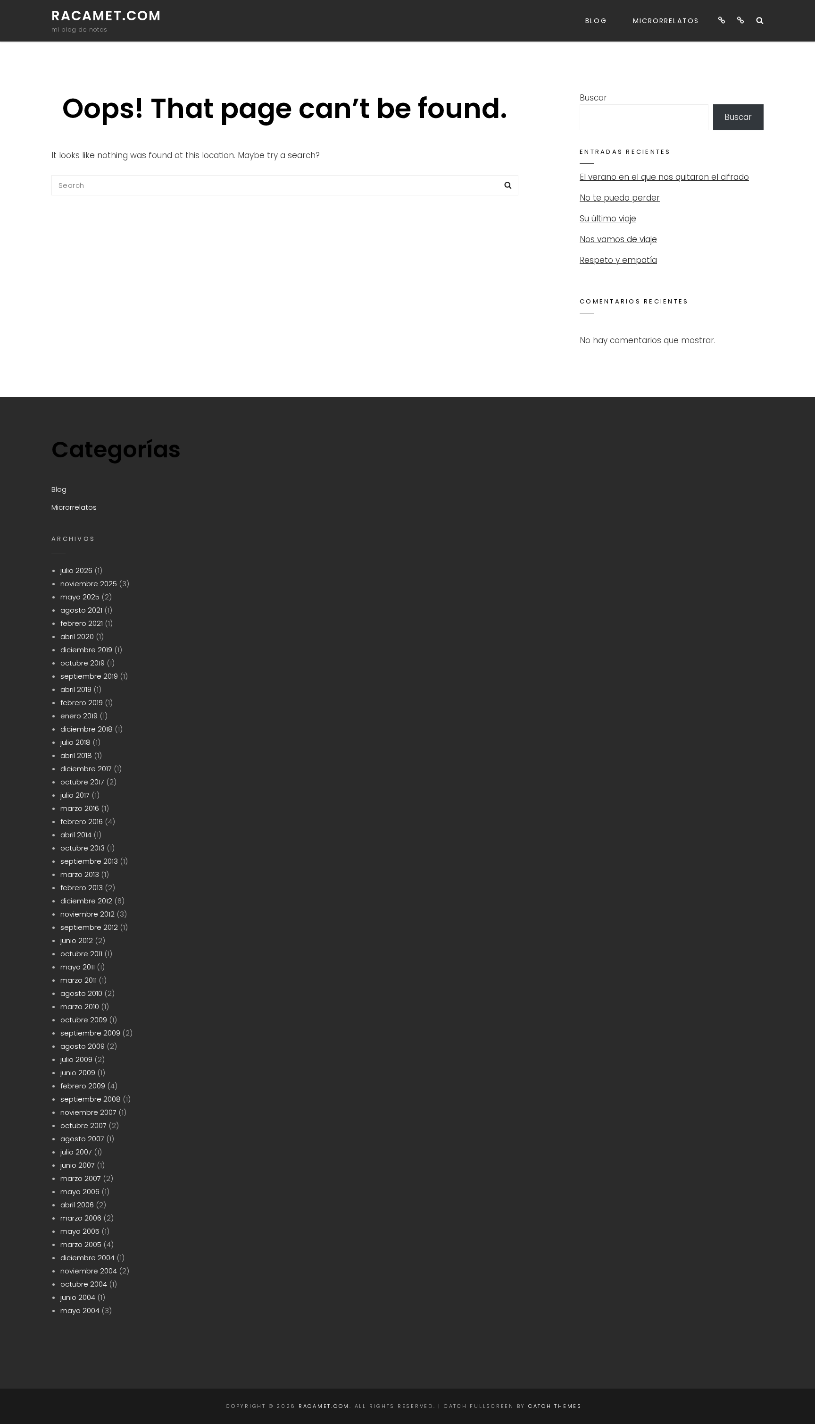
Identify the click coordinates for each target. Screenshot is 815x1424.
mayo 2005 (80, 1231)
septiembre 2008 (90, 1099)
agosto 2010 (81, 993)
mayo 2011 (77, 967)
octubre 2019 (82, 663)
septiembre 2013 (89, 861)
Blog (596, 20)
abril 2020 (77, 636)
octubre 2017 (82, 782)
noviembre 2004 (88, 1271)
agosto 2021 (81, 610)
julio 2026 (76, 570)
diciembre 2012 (86, 901)
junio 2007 (77, 1165)
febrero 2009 (82, 1086)
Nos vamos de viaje (618, 239)
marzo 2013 (79, 874)
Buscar (593, 97)
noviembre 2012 (87, 914)
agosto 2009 (82, 1046)
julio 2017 (75, 795)
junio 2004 (77, 1297)
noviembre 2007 (88, 1112)
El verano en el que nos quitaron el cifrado (664, 177)
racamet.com (106, 16)
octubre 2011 (81, 954)
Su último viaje (608, 218)
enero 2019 (79, 716)
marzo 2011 (78, 980)
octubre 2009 (83, 1020)
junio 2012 (76, 940)
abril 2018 (76, 755)
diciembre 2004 (87, 1258)
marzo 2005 (80, 1244)
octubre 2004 (83, 1284)
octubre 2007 (83, 1125)
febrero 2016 (81, 821)
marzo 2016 (79, 808)
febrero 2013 (81, 888)
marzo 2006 (80, 1218)
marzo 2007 (80, 1178)
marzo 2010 (79, 1006)
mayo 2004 (80, 1310)
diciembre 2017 (86, 769)
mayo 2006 (80, 1191)
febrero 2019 (81, 703)
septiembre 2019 (89, 676)
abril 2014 (75, 835)
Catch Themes (555, 1406)
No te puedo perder (620, 197)
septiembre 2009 (90, 1033)
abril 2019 (75, 689)
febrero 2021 (81, 623)
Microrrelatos (666, 20)
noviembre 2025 (88, 584)
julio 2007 (76, 1152)
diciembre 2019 (86, 650)
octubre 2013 (82, 848)
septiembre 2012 (89, 927)
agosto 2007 (82, 1139)
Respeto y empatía (618, 260)
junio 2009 (77, 1073)
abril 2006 (77, 1205)
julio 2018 (75, 742)
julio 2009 (76, 1059)
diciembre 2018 (86, 729)
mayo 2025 (80, 597)
